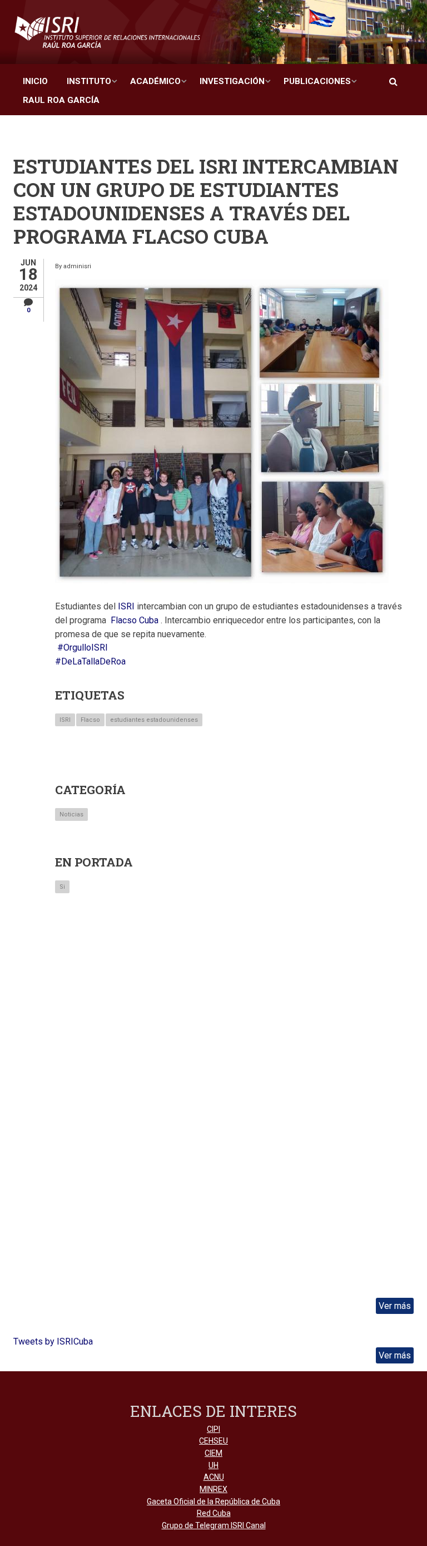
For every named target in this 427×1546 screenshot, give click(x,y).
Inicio (35, 81)
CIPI (213, 1429)
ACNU (213, 1477)
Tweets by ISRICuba (53, 1341)
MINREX (213, 1489)
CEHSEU (213, 1440)
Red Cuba (214, 1513)
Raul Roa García (61, 100)
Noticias (71, 814)
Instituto (89, 81)
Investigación (232, 81)
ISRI (65, 719)
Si (62, 886)
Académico (155, 81)
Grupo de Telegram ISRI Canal (214, 1525)
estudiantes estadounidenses (154, 719)
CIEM (213, 1453)
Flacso (90, 719)
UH (213, 1465)
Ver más (395, 1306)
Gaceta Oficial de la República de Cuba (213, 1501)
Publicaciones (317, 81)
